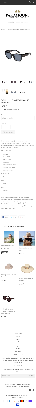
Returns (19, 384)
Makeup (18, 348)
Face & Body (18, 344)
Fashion (18, 339)
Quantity (3, 123)
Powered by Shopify (17, 397)
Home (3, 29)
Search (7, 384)
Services (18, 336)
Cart (33, 2)
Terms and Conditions (11, 386)
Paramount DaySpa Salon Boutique (19, 395)
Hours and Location (24, 386)
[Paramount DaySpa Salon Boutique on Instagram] (33, 390)
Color (2, 114)
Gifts (18, 341)
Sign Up (31, 376)
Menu (5, 2)
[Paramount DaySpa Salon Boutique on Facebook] (30, 390)
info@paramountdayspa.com (21, 360)
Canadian (18, 351)
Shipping (3, 109)
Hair (18, 346)
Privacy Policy (26, 384)
